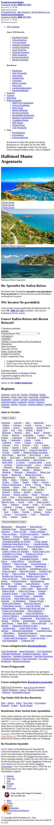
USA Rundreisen (44, 651)
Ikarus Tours (29, 687)
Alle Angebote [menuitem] (13, 27)
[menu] (27, 88)
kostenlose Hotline (16, 5)
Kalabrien (44, 397)
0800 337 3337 (17, 310)
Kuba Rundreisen (29, 659)
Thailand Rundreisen (31, 654)
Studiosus (6, 692)
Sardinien (5, 404)
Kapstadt (5, 705)
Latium (16, 399)
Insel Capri (22, 397)
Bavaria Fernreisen (36, 690)
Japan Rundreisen (27, 651)
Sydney (14, 705)
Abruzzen (5, 394)
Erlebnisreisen (13, 808)
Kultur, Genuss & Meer (11, 351)
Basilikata (33, 394)
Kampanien (6, 399)
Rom (3, 703)
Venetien (6, 407)
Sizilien (14, 404)
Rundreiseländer (37, 645)
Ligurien (24, 399)
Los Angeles (39, 703)
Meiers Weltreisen (10, 690)
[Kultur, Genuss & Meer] (21, 341)
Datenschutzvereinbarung (18, 810)
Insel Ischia (34, 397)
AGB (9, 786)
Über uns (11, 778)
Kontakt (10, 783)
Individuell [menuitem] (11, 98)
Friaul (14, 397)
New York (27, 703)
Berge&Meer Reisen (21, 692)
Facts (9, 813)
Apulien (24, 394)
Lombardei (22, 402)
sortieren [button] (5, 331)
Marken (31, 402)
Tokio (18, 703)
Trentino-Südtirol (35, 404)
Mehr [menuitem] (9, 130)
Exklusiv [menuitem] (10, 95)
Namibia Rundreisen (11, 659)
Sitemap (10, 776)
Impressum (11, 788)
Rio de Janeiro (26, 705)
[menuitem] (17, 70)
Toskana (22, 404)
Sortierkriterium (8, 333)
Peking (11, 703)
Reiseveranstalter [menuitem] (14, 100)
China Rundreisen (9, 651)
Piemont (40, 402)
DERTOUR (6, 687)
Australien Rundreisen (22, 656)
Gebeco (23, 690)
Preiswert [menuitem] (11, 93)
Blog (9, 800)
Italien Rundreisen (23, 383)
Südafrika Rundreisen (43, 656)
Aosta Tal (15, 394)
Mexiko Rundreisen (21, 661)
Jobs (9, 781)
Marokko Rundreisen (11, 654)
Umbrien (48, 404)
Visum (9, 803)
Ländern (30, 756)
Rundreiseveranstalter (40, 682)
